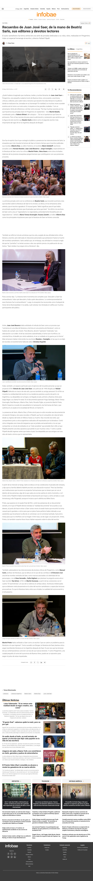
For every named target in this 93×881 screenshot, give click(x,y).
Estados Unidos (34, 9)
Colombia (42, 9)
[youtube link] (8, 857)
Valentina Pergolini (51, 19)
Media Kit (65, 859)
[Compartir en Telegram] (59, 89)
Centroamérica (65, 9)
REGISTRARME (76, 8)
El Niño (57, 19)
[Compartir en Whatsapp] (45, 89)
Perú (58, 9)
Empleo (47, 849)
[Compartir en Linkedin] (55, 89)
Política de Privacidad (82, 849)
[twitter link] (11, 854)
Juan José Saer (48, 693)
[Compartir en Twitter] (52, 89)
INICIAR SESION (87, 8)
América (29, 847)
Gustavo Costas (42, 19)
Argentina (26, 9)
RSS (29, 866)
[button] (2, 9)
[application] (33, 64)
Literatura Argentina (16, 693)
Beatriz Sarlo (28, 693)
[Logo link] (46, 14)
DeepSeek (62, 19)
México (54, 9)
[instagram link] (15, 854)
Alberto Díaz (37, 693)
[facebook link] (8, 854)
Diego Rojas (11, 43)
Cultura (4, 23)
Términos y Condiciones (82, 847)
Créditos (35, 19)
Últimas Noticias (29, 864)
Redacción (47, 847)
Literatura (5, 693)
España (48, 9)
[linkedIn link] (15, 857)
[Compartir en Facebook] (49, 89)
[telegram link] (11, 857)
